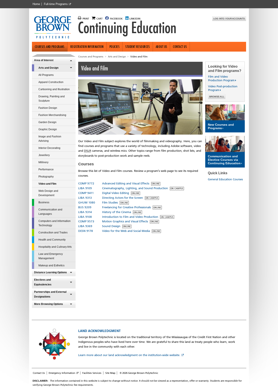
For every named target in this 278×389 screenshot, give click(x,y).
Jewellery (44, 155)
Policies (114, 46)
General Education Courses (225, 179)
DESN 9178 (85, 231)
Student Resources (137, 46)
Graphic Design (47, 129)
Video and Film (47, 183)
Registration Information (87, 46)
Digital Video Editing (115, 193)
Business (43, 202)
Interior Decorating (49, 148)
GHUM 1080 (86, 202)
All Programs (46, 74)
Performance (46, 169)
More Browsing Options (48, 304)
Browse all (216, 96)
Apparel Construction (50, 82)
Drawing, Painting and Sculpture (51, 98)
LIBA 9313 (85, 198)
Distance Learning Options (50, 272)
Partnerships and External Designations (50, 294)
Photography (46, 176)
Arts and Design (48, 67)
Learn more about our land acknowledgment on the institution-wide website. (129, 355)
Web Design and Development (48, 193)
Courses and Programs (50, 46)
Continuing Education (127, 27)
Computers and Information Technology (54, 223)
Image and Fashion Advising (49, 138)
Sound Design (111, 226)
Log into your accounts (229, 18)
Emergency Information (62, 372)
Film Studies (110, 202)
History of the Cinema (116, 212)
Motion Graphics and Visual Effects (125, 221)
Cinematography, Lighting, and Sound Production (135, 188)
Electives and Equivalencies (42, 282)
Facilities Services (91, 372)
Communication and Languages (50, 211)
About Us (161, 46)
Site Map (110, 372)
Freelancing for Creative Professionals (126, 207)
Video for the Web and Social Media (126, 231)
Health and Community (52, 239)
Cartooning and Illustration (54, 89)
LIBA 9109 (85, 188)
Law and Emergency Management (50, 256)
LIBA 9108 (85, 217)
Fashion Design (47, 107)
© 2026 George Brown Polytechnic (139, 372)
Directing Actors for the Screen (122, 198)
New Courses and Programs (221, 126)
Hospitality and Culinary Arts (55, 246)
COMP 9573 (86, 221)
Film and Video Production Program (219, 78)
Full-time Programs (56, 4)
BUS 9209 (84, 207)
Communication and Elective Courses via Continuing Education (224, 160)
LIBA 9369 (85, 226)
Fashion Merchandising (52, 115)
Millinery (43, 162)
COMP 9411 (86, 193)
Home (36, 4)
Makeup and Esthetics (51, 265)
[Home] (54, 27)
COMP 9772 (86, 183)
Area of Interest (43, 60)
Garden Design (47, 122)
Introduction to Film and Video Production (130, 217)
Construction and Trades (53, 232)
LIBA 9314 (85, 212)
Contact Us (180, 46)
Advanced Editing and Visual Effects (125, 183)
